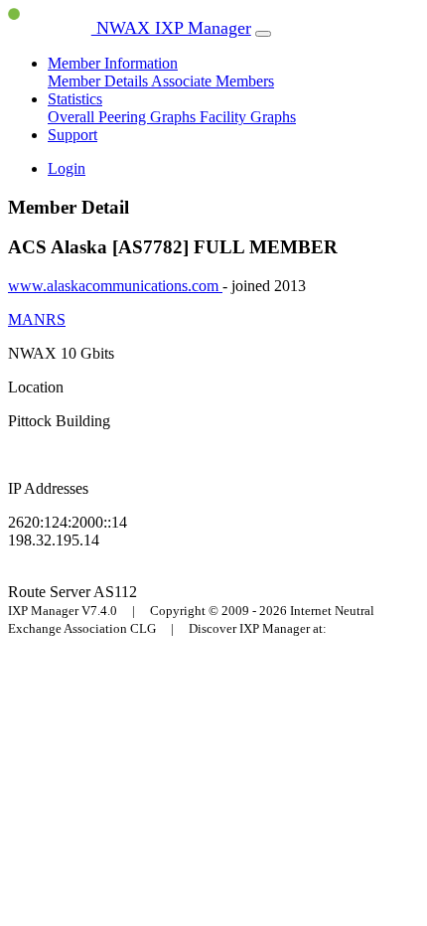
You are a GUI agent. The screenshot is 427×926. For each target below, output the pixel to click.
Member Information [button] (113, 63)
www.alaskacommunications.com (115, 285)
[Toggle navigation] (263, 34)
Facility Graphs (248, 116)
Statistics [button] (75, 98)
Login (66, 168)
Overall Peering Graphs (124, 116)
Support (72, 134)
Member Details (99, 81)
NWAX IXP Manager (171, 28)
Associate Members (212, 81)
